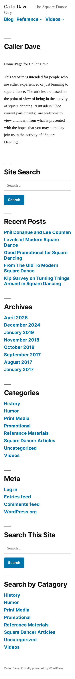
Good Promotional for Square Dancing (36, 255)
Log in (10, 489)
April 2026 (16, 317)
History (12, 403)
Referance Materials (26, 433)
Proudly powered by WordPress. (42, 668)
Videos (52, 19)
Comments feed (22, 504)
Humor (11, 411)
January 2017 (19, 369)
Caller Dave (15, 6)
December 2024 (22, 325)
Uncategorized (20, 448)
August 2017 (18, 362)
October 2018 (19, 347)
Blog (8, 19)
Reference (28, 19)
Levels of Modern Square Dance (31, 242)
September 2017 (22, 354)
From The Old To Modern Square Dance (31, 268)
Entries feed (17, 496)
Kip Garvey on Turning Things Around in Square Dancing (37, 280)
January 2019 (19, 332)
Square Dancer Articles (29, 440)
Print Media (16, 418)
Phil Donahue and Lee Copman (37, 232)
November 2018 (21, 340)
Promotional (17, 426)
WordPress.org (20, 511)
